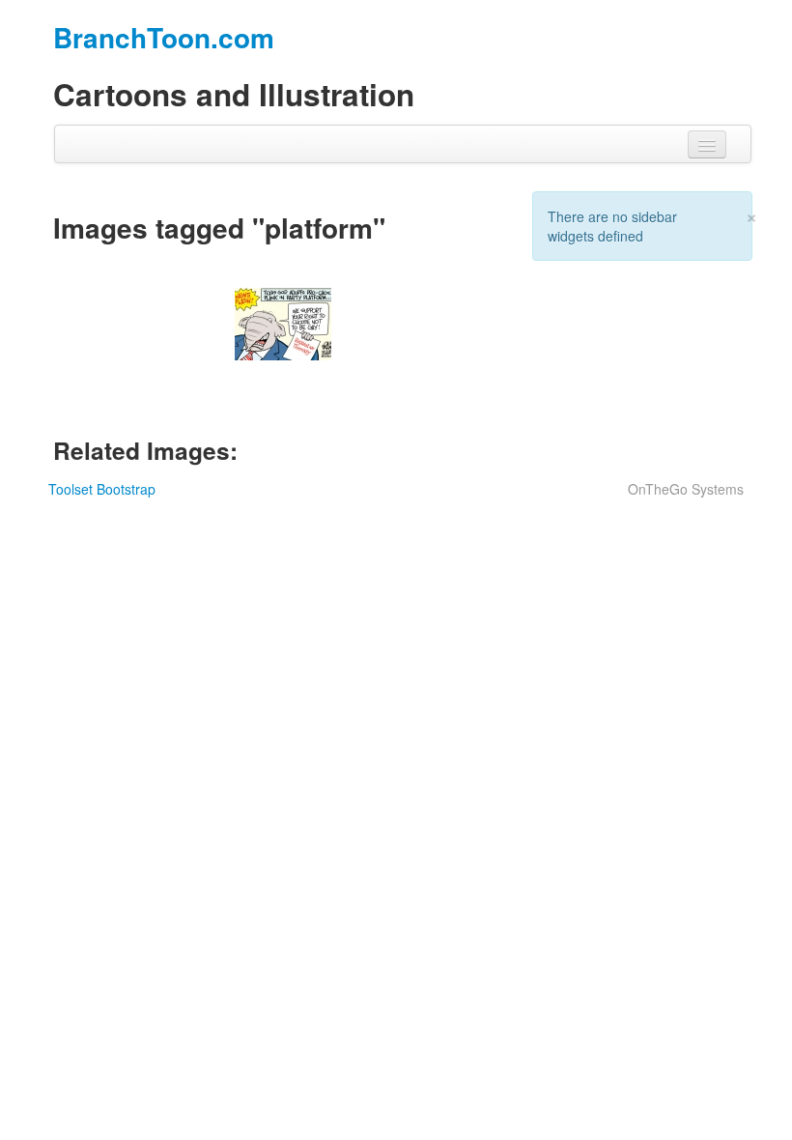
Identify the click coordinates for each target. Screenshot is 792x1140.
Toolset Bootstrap (102, 489)
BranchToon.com (163, 37)
